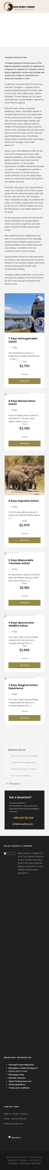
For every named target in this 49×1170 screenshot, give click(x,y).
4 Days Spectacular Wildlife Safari (21, 624)
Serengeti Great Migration (21, 1064)
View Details (24, 381)
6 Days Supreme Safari (23, 500)
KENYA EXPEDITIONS (17, 1071)
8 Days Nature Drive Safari (21, 402)
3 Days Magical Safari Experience (23, 686)
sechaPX (35, 1163)
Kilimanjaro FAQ (16, 1074)
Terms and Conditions (19, 1088)
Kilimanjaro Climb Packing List (23, 1068)
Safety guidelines (16, 1084)
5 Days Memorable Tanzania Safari (20, 561)
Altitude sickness (16, 1078)
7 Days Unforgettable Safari (22, 340)
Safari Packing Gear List (19, 1081)
